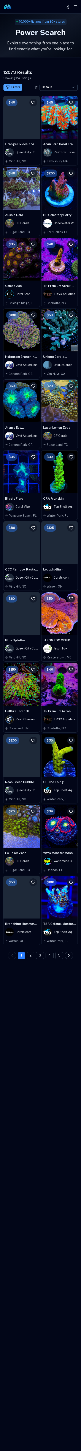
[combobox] (59, 87)
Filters (15, 87)
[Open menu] (75, 6)
